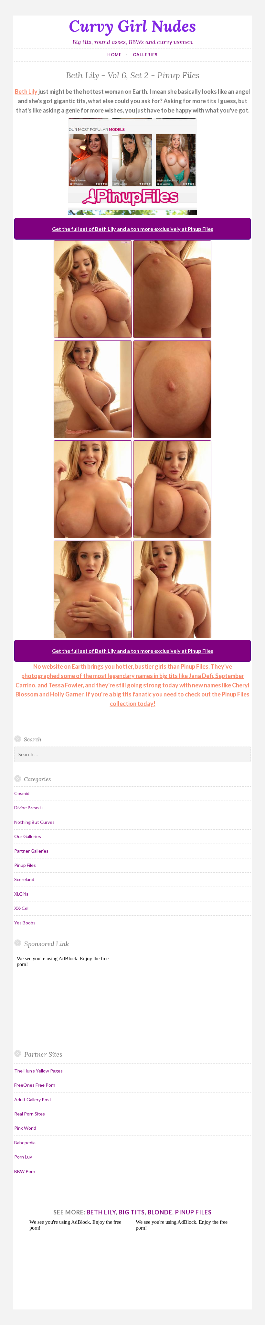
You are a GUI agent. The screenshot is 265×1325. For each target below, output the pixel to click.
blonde (160, 1212)
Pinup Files (25, 865)
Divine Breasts (29, 807)
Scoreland (24, 879)
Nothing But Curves (34, 822)
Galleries (145, 54)
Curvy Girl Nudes (132, 26)
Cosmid (21, 793)
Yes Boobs (25, 922)
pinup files (193, 1212)
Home (114, 54)
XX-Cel (21, 908)
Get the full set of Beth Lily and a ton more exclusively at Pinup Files (132, 229)
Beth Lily (26, 91)
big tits (132, 1212)
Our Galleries (27, 836)
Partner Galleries (31, 851)
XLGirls (21, 894)
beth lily (101, 1212)
